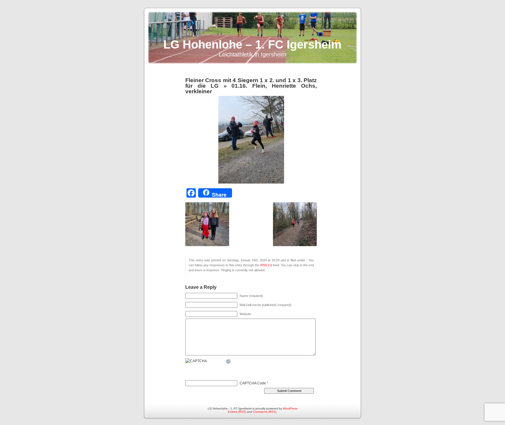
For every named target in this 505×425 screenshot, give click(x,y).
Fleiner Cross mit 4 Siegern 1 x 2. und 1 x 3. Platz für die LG (251, 83)
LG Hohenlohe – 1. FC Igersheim (252, 44)
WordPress (290, 408)
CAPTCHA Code (253, 383)
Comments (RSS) (264, 411)
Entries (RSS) (237, 411)
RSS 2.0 (266, 265)
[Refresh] (228, 361)
